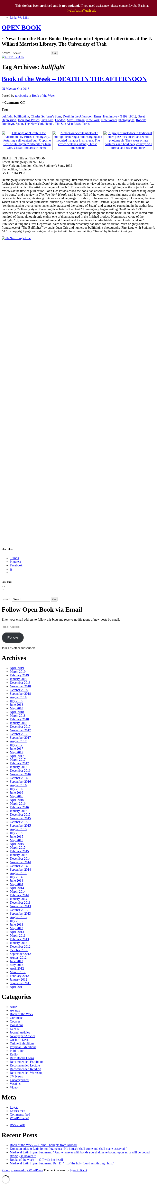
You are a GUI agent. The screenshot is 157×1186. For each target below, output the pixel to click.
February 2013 (19, 939)
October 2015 (19, 822)
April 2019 (17, 668)
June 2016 (16, 792)
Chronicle (16, 1017)
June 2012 (16, 961)
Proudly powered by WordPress (22, 1170)
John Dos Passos (28, 120)
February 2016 (19, 807)
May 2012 (16, 965)
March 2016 (18, 803)
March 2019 (18, 671)
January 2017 (18, 767)
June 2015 (16, 836)
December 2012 (20, 946)
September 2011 (20, 983)
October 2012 (19, 950)
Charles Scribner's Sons (46, 116)
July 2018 (16, 701)
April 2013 (17, 932)
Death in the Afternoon (77, 116)
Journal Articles (20, 1032)
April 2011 (17, 987)
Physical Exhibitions (23, 1047)
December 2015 (20, 814)
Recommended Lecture (25, 1065)
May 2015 (16, 840)
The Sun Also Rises (68, 123)
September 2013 (20, 913)
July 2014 (16, 877)
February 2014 (19, 895)
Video (14, 1087)
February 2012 (19, 976)
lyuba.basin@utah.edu (81, 10)
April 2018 (17, 712)
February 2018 (19, 719)
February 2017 (19, 763)
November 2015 (20, 818)
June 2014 (16, 880)
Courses (15, 1021)
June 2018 (16, 704)
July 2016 (16, 789)
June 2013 (16, 924)
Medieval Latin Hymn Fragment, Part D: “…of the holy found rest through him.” (62, 1163)
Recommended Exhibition (27, 1061)
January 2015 (18, 855)
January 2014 (18, 899)
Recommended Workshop (26, 1072)
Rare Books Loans (22, 1058)
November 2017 (20, 730)
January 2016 (18, 811)
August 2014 (18, 873)
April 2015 (17, 844)
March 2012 (18, 972)
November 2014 (20, 862)
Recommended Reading (25, 1069)
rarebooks (21, 95)
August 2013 (18, 917)
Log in (14, 1107)
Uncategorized (19, 1080)
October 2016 (19, 778)
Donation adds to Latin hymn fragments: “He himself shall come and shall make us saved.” (68, 1148)
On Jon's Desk (19, 1039)
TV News (16, 1076)
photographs (126, 120)
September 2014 (20, 869)
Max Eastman (76, 120)
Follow (12, 637)
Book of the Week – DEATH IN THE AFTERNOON (74, 78)
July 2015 (16, 833)
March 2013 (18, 935)
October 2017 (19, 734)
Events (14, 1028)
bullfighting (21, 116)
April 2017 (17, 756)
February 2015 (19, 851)
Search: (6, 53)
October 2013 (19, 910)
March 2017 (18, 759)
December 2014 (20, 858)
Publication (17, 1050)
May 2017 (16, 752)
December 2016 (20, 770)
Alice (13, 1006)
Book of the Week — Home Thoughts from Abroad (43, 1145)
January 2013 (18, 943)
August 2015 (18, 829)
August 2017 (18, 741)
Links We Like (19, 17)
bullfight (7, 116)
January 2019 (18, 679)
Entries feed (17, 1110)
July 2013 (16, 921)
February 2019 (19, 675)
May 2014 (16, 884)
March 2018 (18, 715)
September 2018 (20, 693)
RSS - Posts (17, 1125)
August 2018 (18, 697)
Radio (14, 1054)
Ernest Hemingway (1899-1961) (115, 116)
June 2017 (16, 748)
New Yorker (109, 120)
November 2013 (20, 906)
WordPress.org (19, 1118)
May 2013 (16, 928)
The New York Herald (39, 123)
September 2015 (20, 825)
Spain (19, 123)
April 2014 (17, 888)
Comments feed (20, 1114)
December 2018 (20, 682)
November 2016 (20, 774)
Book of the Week (43, 95)
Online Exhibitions (22, 1043)
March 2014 (18, 891)
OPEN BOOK (21, 27)
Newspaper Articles (22, 1036)
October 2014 (19, 866)
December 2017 (20, 726)
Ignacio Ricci (78, 1170)
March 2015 (18, 847)
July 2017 (16, 745)
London (60, 120)
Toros (86, 123)
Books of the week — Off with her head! (36, 1159)
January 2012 (18, 979)
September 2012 (20, 954)
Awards (15, 1010)
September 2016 (20, 781)
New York (93, 120)
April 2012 (17, 968)
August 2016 (18, 785)
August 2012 (18, 957)
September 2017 (20, 737)
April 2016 (17, 800)
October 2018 (19, 690)
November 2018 (20, 686)
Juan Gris (47, 120)
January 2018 (18, 723)
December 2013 (20, 902)
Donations (16, 1025)
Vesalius (15, 1083)
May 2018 (16, 708)
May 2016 (16, 796)
